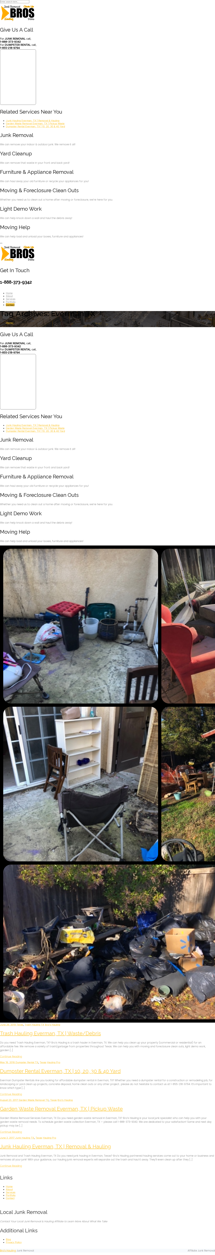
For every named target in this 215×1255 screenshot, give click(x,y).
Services (10, 298)
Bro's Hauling (52, 1024)
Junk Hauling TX (24, 1137)
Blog (8, 1239)
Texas (20, 1024)
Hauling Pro (53, 1062)
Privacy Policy (14, 1242)
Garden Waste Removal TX (34, 1100)
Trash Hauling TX (34, 1024)
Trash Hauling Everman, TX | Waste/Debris (50, 1033)
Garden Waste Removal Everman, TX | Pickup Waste (35, 123)
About (9, 296)
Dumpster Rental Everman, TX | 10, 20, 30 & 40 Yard (35, 126)
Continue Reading (11, 1056)
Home (9, 293)
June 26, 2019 (8, 1024)
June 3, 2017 (7, 1137)
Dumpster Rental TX (27, 1062)
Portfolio (11, 301)
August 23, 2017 (9, 1100)
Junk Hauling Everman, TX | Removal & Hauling (32, 120)
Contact (10, 304)
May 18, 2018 (8, 1062)
